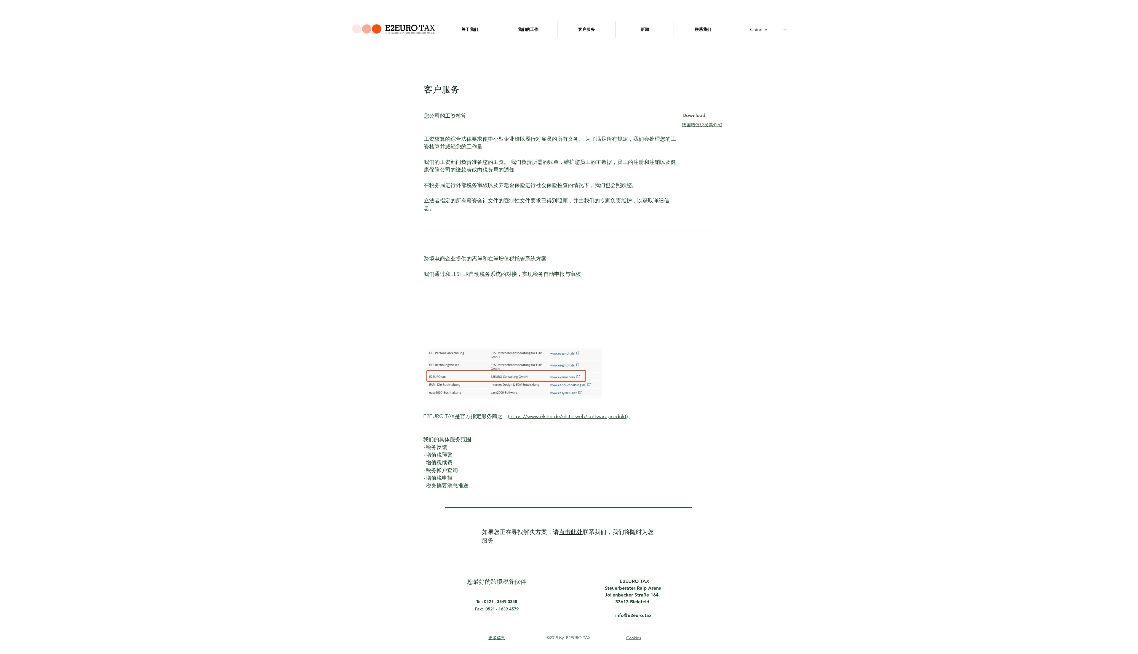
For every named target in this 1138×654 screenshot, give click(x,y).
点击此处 (571, 532)
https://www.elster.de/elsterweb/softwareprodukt (567, 416)
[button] (693, 115)
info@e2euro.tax (633, 615)
